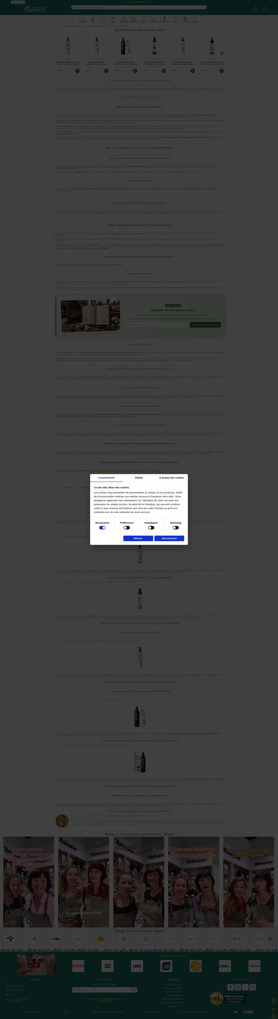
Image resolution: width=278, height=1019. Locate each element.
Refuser (138, 538)
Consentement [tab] (106, 477)
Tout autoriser (169, 538)
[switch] (127, 528)
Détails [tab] (139, 477)
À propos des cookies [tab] (171, 477)
